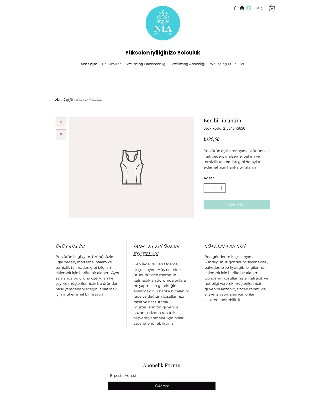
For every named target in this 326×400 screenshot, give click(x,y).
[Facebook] (234, 8)
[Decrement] (207, 188)
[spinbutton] (215, 188)
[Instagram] (242, 8)
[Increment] (222, 188)
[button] (272, 8)
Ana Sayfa (64, 99)
